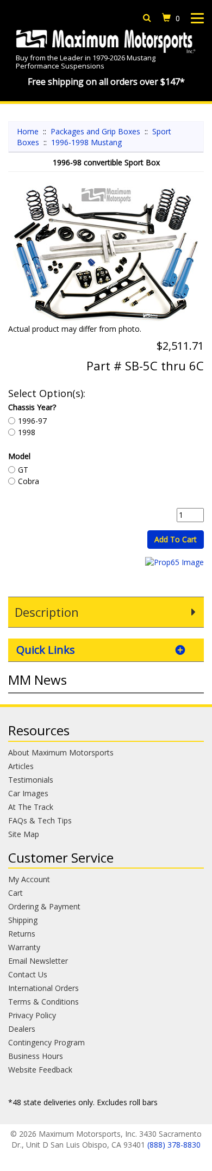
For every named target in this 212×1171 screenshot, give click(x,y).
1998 (26, 432)
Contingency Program (46, 1042)
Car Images (28, 793)
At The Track (30, 807)
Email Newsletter (38, 961)
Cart (15, 893)
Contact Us (27, 974)
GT (23, 469)
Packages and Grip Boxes (95, 131)
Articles (21, 766)
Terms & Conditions (43, 1001)
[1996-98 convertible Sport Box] (106, 253)
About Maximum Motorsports (61, 752)
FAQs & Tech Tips (40, 820)
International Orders (43, 988)
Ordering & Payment (44, 906)
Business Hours (35, 1056)
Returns (21, 933)
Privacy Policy (32, 1015)
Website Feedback (40, 1069)
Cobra (28, 481)
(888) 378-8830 (174, 1144)
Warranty (24, 947)
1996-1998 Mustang (86, 142)
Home (28, 131)
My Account (29, 879)
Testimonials (30, 780)
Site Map (23, 834)
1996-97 (32, 421)
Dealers (21, 1029)
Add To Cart (175, 539)
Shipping (23, 920)
